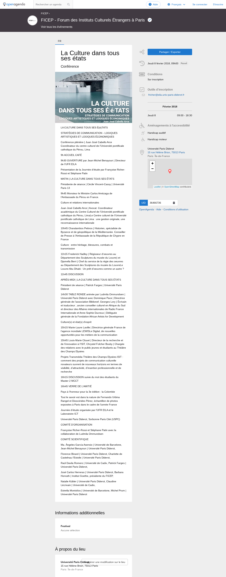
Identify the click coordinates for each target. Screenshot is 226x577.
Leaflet (157, 186)
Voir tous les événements (56, 26)
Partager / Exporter (170, 52)
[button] (169, 171)
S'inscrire (218, 4)
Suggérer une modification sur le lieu (104, 562)
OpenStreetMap (171, 186)
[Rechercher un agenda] (68, 4)
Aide (155, 4)
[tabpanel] (93, 273)
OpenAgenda (146, 209)
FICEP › (45, 13)
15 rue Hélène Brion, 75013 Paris (166, 152)
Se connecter (199, 4)
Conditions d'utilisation (175, 209)
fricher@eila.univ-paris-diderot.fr (166, 94)
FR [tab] (59, 41)
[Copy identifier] (174, 203)
